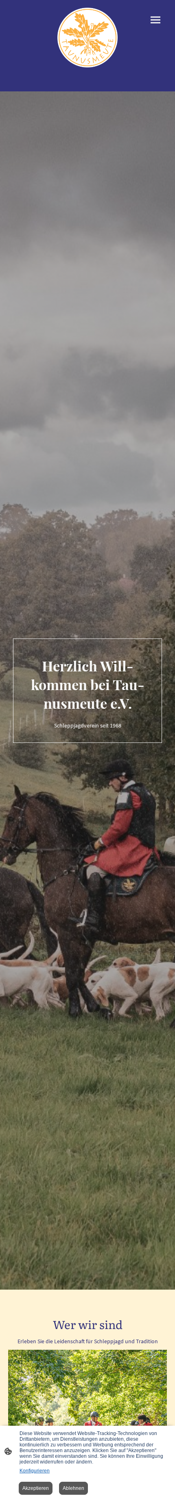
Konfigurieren (35, 1471)
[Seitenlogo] (87, 37)
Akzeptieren (35, 1488)
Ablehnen (73, 1488)
